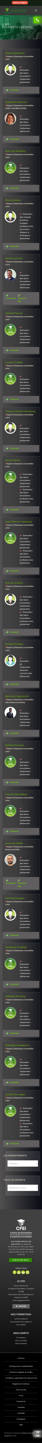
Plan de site (21, 1390)
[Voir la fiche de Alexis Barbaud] (10, 69)
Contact (21, 1358)
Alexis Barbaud (14, 53)
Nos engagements (21, 1300)
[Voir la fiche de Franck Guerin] (10, 599)
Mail (21, 1425)
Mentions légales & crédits (21, 1372)
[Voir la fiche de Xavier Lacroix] (10, 275)
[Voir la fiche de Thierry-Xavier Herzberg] (10, 428)
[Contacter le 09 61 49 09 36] (37, 20)
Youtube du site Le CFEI (19, 1272)
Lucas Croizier (14, 362)
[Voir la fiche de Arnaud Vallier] (10, 860)
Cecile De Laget (15, 1094)
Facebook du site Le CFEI (14, 1272)
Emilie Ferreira (14, 644)
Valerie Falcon (14, 313)
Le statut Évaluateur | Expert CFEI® (21, 1290)
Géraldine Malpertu (17, 1045)
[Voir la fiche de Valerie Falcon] (10, 330)
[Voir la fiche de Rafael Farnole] (10, 762)
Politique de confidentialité (21, 1366)
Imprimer (22, 1306)
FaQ (38, 1433)
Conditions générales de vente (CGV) (21, 1378)
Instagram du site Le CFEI (27, 1272)
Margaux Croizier (16, 947)
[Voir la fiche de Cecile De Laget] (10, 1111)
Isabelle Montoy (15, 996)
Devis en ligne (19, 3)
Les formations (21, 1319)
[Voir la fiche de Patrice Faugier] (10, 915)
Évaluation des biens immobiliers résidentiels (25, 125)
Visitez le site (22, 299)
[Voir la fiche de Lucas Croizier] (10, 379)
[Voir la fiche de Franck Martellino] (10, 811)
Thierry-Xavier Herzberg (20, 411)
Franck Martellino (16, 794)
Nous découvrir (21, 1286)
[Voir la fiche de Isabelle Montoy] (10, 1013)
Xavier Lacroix (14, 258)
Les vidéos (21, 1325)
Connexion (21, 1337)
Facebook (21, 1401)
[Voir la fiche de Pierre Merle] (10, 216)
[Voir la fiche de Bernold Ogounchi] (10, 712)
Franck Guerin (14, 582)
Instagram (21, 1419)
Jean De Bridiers (15, 151)
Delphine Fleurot (16, 102)
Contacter (14, 90)
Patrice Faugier (14, 898)
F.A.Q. (21, 1395)
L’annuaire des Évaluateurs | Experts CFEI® (21, 1295)
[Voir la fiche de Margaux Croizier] (10, 964)
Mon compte (21, 1340)
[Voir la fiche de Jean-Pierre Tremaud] (10, 538)
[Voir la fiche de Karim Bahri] (10, 477)
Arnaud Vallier (14, 843)
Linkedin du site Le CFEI (23, 1272)
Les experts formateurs (21, 1322)
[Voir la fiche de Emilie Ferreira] (10, 660)
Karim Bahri (12, 460)
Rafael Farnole (14, 745)
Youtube (21, 1407)
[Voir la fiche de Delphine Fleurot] (10, 118)
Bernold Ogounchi (17, 696)
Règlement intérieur (21, 1384)
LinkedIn (21, 1413)
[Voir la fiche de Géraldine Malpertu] (10, 1062)
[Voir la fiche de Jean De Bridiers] (10, 167)
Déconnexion (21, 1343)
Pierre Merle (12, 200)
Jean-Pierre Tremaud (18, 521)
